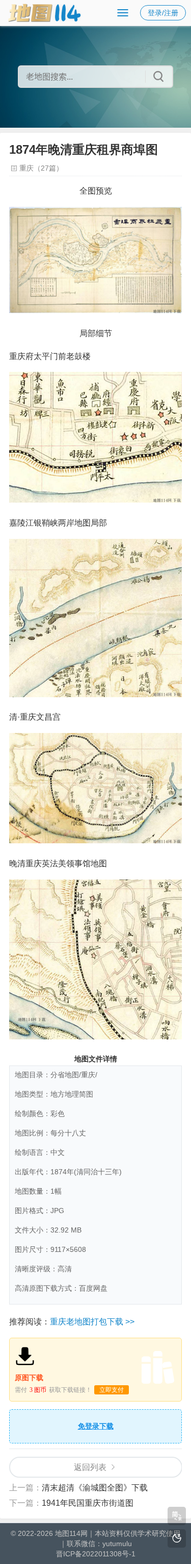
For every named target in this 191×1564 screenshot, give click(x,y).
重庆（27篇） (41, 168)
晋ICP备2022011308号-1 (95, 1554)
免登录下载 (96, 1426)
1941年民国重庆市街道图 (87, 1503)
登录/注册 (163, 13)
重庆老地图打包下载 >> (92, 1321)
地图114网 (71, 1533)
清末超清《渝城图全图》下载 (95, 1487)
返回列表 (90, 1467)
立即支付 (111, 1389)
